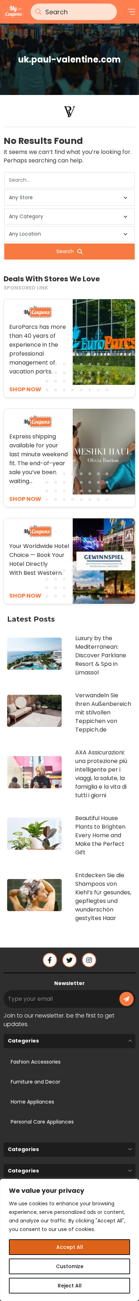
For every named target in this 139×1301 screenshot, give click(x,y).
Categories (23, 1040)
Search (65, 251)
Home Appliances (32, 1101)
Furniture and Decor (35, 1081)
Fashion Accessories (36, 1061)
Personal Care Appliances (42, 1121)
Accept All (69, 1247)
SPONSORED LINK (26, 287)
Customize (69, 1266)
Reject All (70, 1285)
